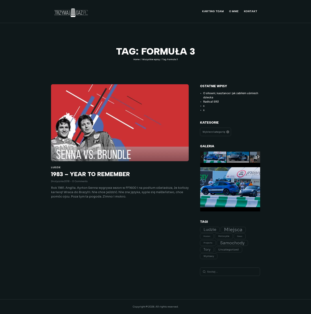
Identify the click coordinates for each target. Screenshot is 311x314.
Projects (207, 243)
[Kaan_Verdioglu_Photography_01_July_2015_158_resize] (238, 157)
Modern (206, 236)
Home (136, 59)
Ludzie (56, 167)
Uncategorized (228, 249)
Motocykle (223, 236)
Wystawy (208, 256)
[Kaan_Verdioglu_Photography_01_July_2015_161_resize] (215, 157)
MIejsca (233, 230)
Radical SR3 (211, 101)
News (239, 236)
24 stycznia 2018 (60, 181)
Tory (206, 250)
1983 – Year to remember (90, 174)
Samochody (232, 242)
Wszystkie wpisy (151, 59)
